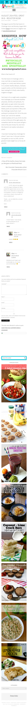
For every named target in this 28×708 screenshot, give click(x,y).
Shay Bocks (23, 702)
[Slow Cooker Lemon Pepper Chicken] (14, 662)
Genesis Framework (14, 704)
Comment (4, 284)
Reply (5, 206)
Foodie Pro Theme (15, 702)
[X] (16, 2)
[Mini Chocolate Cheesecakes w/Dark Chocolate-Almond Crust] (14, 582)
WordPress (14, 705)
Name (3, 296)
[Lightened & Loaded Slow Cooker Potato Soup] (14, 503)
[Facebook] (11, 2)
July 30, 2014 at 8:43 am (14, 182)
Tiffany (15, 232)
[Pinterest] (7, 2)
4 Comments (14, 20)
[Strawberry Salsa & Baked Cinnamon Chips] (14, 383)
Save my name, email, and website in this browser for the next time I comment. (13, 316)
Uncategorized (9, 157)
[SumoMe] (26, 2)
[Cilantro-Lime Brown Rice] (14, 622)
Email (3, 302)
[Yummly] (21, 2)
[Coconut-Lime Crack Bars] (14, 542)
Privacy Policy (14, 696)
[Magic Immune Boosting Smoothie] (14, 463)
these (7, 28)
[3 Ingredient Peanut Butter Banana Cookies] (14, 423)
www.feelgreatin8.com (9, 31)
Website (3, 308)
